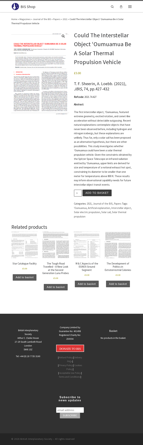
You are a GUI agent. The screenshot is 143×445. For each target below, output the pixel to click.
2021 (65, 19)
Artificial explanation (99, 208)
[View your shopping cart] (121, 6)
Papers (57, 19)
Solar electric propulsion (87, 212)
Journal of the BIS (42, 19)
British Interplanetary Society (36, 439)
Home (14, 19)
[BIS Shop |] (15, 6)
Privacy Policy (66, 365)
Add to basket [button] (25, 277)
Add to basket (97, 193)
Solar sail (106, 212)
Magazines (25, 19)
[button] (63, 36)
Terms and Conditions (69, 376)
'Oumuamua (80, 208)
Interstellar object (121, 208)
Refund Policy (66, 357)
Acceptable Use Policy (70, 373)
